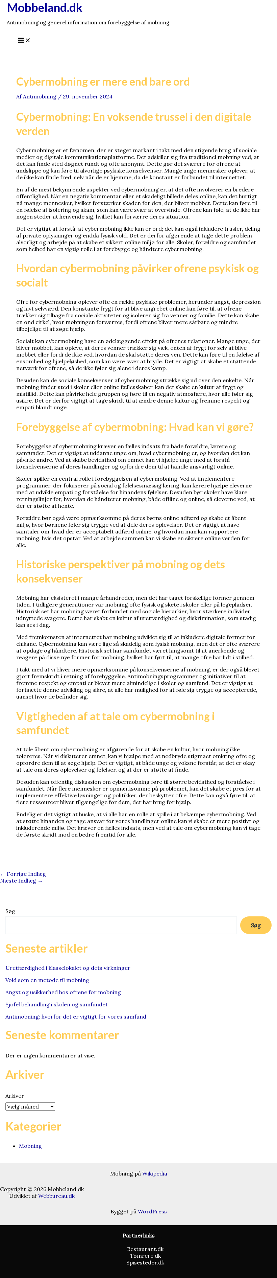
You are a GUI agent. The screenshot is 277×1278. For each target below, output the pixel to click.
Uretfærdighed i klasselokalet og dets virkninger (67, 967)
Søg (10, 911)
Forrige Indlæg (23, 873)
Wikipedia (154, 1173)
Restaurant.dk (145, 1249)
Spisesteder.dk (145, 1262)
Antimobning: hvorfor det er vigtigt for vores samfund (75, 1016)
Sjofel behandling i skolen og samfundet (56, 1004)
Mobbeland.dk (44, 7)
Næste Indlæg (21, 880)
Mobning (30, 1145)
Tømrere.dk (145, 1255)
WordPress (152, 1211)
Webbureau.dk (56, 1195)
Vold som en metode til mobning (47, 980)
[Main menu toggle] (24, 41)
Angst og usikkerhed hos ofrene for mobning (63, 992)
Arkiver (14, 1095)
